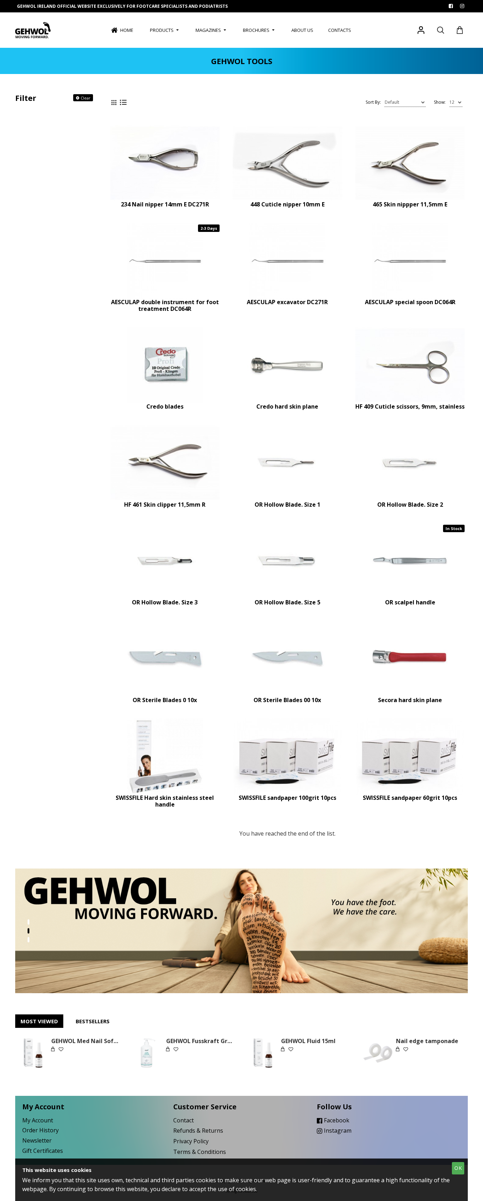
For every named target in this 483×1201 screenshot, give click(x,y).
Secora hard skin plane (410, 700)
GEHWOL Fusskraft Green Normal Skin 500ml (200, 1041)
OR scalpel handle (410, 602)
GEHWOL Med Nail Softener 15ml (86, 1041)
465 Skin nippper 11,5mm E (410, 204)
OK (458, 1168)
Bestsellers (93, 1021)
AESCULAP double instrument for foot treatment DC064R (165, 305)
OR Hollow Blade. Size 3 (165, 602)
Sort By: (373, 102)
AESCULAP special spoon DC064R (410, 302)
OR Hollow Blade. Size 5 (287, 602)
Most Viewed (39, 1021)
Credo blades (165, 406)
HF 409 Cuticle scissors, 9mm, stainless (410, 406)
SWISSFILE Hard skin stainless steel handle (165, 801)
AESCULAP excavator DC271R (287, 302)
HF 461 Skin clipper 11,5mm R (164, 504)
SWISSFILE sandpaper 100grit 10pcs (287, 798)
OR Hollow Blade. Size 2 (410, 504)
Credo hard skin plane (287, 406)
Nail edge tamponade (427, 1041)
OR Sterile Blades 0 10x (165, 700)
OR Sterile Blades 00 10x (287, 700)
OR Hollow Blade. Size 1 (287, 504)
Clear (86, 98)
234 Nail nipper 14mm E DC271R (165, 204)
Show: (440, 102)
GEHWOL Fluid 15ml (308, 1041)
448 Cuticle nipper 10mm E (287, 204)
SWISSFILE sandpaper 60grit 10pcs (410, 798)
